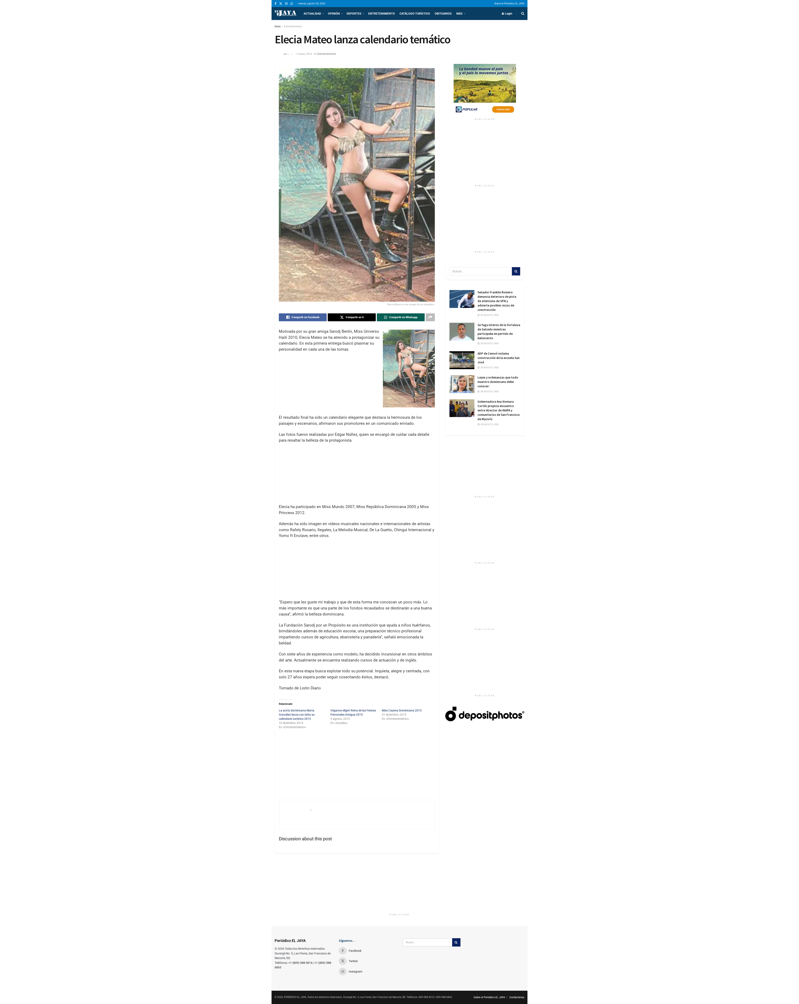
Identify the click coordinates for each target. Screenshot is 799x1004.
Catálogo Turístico (415, 13)
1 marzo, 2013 (303, 53)
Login (508, 13)
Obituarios (443, 13)
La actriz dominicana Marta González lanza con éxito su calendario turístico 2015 (297, 714)
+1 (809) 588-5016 (300, 962)
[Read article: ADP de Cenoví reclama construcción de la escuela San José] (461, 360)
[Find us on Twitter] (280, 3)
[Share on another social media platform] (430, 317)
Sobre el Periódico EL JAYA (509, 3)
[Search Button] (522, 13)
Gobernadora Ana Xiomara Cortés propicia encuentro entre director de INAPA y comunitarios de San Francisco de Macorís (499, 410)
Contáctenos (516, 997)
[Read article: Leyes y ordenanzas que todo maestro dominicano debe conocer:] (461, 384)
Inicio (278, 26)
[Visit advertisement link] (484, 90)
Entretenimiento (381, 13)
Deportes (354, 13)
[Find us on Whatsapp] (291, 3)
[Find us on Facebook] (275, 3)
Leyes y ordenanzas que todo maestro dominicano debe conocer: (498, 381)
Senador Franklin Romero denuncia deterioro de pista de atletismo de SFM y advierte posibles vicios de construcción (497, 301)
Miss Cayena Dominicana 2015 (402, 710)
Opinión (334, 13)
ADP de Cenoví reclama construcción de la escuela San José (499, 357)
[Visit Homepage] (285, 13)
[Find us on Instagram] (286, 3)
